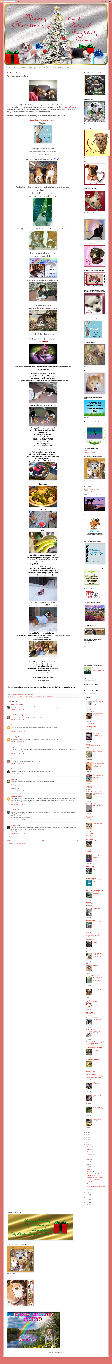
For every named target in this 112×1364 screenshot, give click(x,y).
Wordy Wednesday (97, 841)
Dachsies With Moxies (69, 107)
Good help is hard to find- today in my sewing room (98, 777)
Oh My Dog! (88, 932)
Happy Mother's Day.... (98, 922)
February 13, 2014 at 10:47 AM (18, 833)
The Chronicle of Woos (91, 1030)
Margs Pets (88, 902)
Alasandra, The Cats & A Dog (93, 724)
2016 (87, 1140)
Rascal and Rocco (15, 796)
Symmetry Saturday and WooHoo (97, 892)
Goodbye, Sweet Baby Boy (98, 868)
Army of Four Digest (91, 726)
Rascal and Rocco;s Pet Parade (33, 696)
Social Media (96, 1083)
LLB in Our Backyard (91, 878)
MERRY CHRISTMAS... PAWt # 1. (97, 806)
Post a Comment (13, 837)
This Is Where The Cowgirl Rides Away (97, 1096)
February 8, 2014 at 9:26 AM (17, 773)
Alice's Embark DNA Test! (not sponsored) (98, 1108)
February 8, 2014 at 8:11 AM (17, 741)
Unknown (13, 725)
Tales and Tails (89, 1012)
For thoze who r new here (93, 1184)
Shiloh (42, 696)
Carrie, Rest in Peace (90, 1013)
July (88, 1159)
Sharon (12, 759)
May (88, 1164)
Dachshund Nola (90, 762)
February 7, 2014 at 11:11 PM (17, 709)
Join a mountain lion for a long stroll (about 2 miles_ (97, 979)
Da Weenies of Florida (91, 750)
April (88, 1167)
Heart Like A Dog (90, 834)
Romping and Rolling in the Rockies (94, 976)
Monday (94, 910)
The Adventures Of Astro (92, 1018)
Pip (86, 952)
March (89, 1169)
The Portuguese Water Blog (92, 1059)
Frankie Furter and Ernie (17, 769)
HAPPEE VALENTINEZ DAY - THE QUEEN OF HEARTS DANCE (94, 1178)
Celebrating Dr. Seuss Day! (98, 880)
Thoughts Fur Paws (90, 1071)
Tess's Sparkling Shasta (61, 67)
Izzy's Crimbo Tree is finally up (98, 856)
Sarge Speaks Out (90, 1000)
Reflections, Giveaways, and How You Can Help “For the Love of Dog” (94, 934)
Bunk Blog (88, 744)
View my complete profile (98, 670)
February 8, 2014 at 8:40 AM (17, 763)
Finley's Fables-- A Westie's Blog (94, 792)
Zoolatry (88, 1118)
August (89, 1157)
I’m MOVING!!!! (89, 788)
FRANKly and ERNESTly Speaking (93, 804)
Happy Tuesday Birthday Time (96, 1032)
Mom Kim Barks (19, 67)
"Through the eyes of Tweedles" (93, 700)
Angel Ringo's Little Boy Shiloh (39, 67)
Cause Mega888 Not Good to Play (93, 746)
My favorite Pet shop (90, 904)
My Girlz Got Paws (90, 920)
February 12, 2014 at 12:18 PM (18, 819)
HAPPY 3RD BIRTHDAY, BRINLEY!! (98, 794)
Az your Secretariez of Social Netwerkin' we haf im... (94, 1174)
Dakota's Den (89, 786)
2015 (87, 1142)
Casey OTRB (95, 965)
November (89, 1149)
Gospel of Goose (90, 822)
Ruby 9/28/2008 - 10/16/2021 (97, 990)
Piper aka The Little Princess (97, 941)
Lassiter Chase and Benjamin (18, 715)
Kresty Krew (89, 854)
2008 (87, 1205)
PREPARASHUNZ (90, 1181)
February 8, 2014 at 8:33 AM (17, 753)
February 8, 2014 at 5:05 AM (18, 731)
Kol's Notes (88, 851)
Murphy (13, 779)
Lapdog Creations (90, 866)
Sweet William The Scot (16, 810)
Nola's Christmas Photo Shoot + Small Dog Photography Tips (98, 765)
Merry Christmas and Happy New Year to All (98, 752)
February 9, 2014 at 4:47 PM (17, 791)
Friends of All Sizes (97, 823)
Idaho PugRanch (89, 839)
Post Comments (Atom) (19, 843)
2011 (87, 1197)
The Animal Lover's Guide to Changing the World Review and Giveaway (98, 955)
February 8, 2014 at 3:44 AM (17, 719)
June (88, 1162)
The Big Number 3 (97, 1061)
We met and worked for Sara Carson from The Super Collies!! (98, 735)
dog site (87, 680)
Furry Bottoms (89, 816)
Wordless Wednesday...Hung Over (98, 1002)
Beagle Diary (89, 732)
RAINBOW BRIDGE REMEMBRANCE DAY (97, 1120)
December (89, 1147)
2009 (87, 1202)
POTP (87, 964)
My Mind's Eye (14, 825)
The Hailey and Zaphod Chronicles (94, 1047)
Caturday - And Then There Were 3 (97, 1049)
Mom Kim (24, 696)
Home (8, 67)
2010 (87, 1200)
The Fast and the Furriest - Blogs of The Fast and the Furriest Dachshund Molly (95, 1043)
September (90, 1154)
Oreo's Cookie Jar (90, 939)
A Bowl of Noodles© (91, 712)
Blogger (62, 1352)
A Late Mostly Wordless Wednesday (96, 1186)
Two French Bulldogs (91, 1082)
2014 (87, 1145)
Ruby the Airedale (90, 988)
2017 (87, 1137)
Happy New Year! (89, 728)
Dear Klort (88, 817)
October (89, 1152)
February (89, 1171)
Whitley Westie (89, 1094)
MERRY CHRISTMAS (97, 1019)
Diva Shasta (19, 696)
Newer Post (10, 840)
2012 (87, 1195)
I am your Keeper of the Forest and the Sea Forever (98, 702)
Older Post (75, 840)
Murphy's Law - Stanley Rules (93, 908)
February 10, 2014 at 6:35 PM (18, 804)
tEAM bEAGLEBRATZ (48, 696)
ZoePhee (88, 1106)
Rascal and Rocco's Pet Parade (42, 120)
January (89, 1189)
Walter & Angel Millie (16, 704)
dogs (91, 680)
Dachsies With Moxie (91, 774)
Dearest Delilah (89, 835)
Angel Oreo (13, 696)
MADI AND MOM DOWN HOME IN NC (94, 890)
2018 (87, 1134)
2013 (87, 1192)
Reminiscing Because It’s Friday (97, 714)
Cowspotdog (14, 737)
